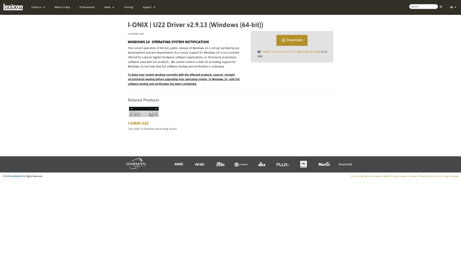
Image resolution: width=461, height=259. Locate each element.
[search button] (441, 5)
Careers (413, 176)
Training (128, 7)
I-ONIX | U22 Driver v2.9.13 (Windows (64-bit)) (290, 51)
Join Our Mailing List (361, 176)
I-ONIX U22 (138, 123)
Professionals (87, 7)
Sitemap (454, 176)
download (294, 40)
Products (36, 7)
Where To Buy (62, 7)
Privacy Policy (426, 176)
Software (377, 176)
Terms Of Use (441, 176)
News (107, 7)
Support (147, 7)
